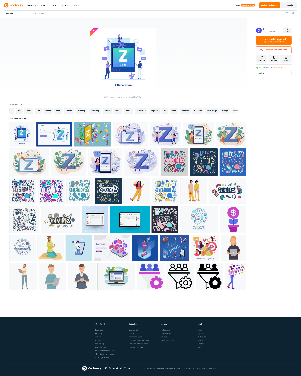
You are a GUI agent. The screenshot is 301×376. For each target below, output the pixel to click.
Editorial (65, 5)
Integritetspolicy (189, 368)
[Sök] (287, 13)
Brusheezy (99, 330)
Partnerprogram (135, 337)
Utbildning (99, 344)
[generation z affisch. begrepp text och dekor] (22, 191)
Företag (98, 340)
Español (201, 333)
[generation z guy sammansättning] (145, 248)
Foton (42, 5)
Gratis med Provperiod (274, 40)
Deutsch (201, 340)
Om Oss (164, 337)
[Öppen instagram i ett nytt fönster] (110, 368)
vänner (48, 110)
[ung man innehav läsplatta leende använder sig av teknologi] (52, 276)
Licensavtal (133, 330)
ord (19, 110)
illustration (141, 110)
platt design (212, 110)
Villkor (179, 368)
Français (201, 344)
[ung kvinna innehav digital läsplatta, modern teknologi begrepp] (233, 248)
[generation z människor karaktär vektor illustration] (136, 191)
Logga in (289, 5)
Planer (237, 5)
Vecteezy (98, 333)
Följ (287, 32)
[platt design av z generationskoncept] (21, 134)
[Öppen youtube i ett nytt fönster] (129, 368)
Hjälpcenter (165, 330)
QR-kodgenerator (102, 357)
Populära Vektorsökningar (139, 340)
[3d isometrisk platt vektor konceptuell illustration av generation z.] (92, 134)
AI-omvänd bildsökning (104, 350)
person (118, 110)
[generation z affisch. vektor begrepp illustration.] (174, 162)
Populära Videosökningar (139, 347)
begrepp (154, 110)
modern (69, 110)
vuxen (107, 110)
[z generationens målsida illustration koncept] (54, 134)
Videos (53, 5)
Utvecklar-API (100, 347)
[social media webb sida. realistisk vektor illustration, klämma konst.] (130, 219)
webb (173, 110)
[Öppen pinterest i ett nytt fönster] (117, 368)
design (225, 110)
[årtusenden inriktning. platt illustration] (205, 248)
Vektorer (30, 5)
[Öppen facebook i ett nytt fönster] (106, 368)
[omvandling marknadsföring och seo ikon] (151, 276)
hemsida (185, 110)
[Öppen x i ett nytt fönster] (125, 368)
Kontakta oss (166, 333)
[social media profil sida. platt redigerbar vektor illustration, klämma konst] (116, 276)
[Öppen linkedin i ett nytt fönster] (113, 368)
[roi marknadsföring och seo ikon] (233, 219)
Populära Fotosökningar (138, 344)
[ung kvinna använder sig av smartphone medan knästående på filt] (50, 248)
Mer (75, 5)
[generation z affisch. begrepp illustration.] (199, 219)
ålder (58, 110)
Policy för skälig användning (207, 368)
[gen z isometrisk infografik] (174, 248)
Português (202, 337)
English (201, 330)
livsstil (28, 110)
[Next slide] (243, 111)
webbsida (198, 110)
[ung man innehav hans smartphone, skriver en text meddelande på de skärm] (82, 276)
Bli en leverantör (167, 340)
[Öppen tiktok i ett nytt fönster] (121, 368)
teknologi (81, 110)
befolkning (94, 110)
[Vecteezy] (13, 5)
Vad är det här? (278, 68)
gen (38, 110)
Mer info (261, 73)
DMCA (131, 333)
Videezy (98, 337)
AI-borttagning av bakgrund (106, 354)
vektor (128, 110)
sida (164, 110)
